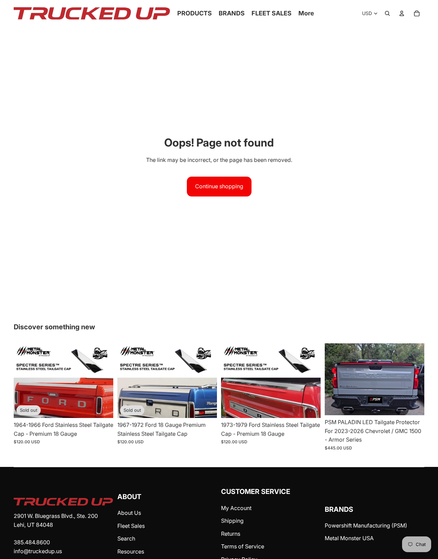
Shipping (232, 520)
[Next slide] (414, 379)
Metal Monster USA (349, 538)
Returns (230, 533)
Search (126, 538)
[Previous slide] (335, 379)
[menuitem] (306, 13)
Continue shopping (219, 186)
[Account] (401, 13)
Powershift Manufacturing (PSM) (366, 525)
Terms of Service (242, 546)
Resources (130, 551)
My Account (236, 508)
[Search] (387, 13)
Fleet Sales (131, 525)
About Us (129, 512)
